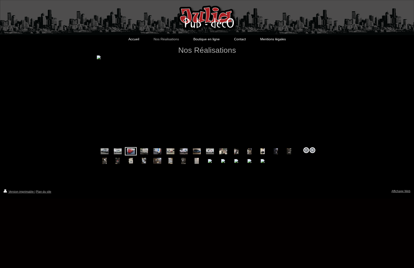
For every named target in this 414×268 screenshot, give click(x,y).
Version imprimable (21, 191)
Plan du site (43, 191)
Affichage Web (400, 191)
